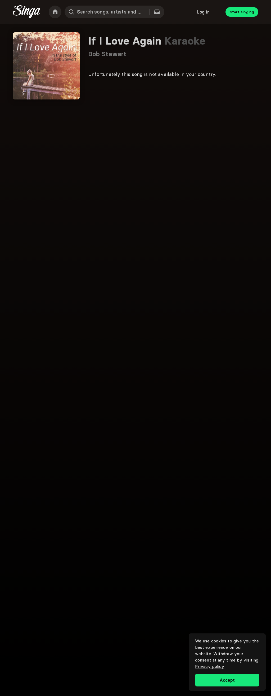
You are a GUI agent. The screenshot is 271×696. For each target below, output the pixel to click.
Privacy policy (209, 666)
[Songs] (157, 12)
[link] (55, 12)
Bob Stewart (107, 54)
